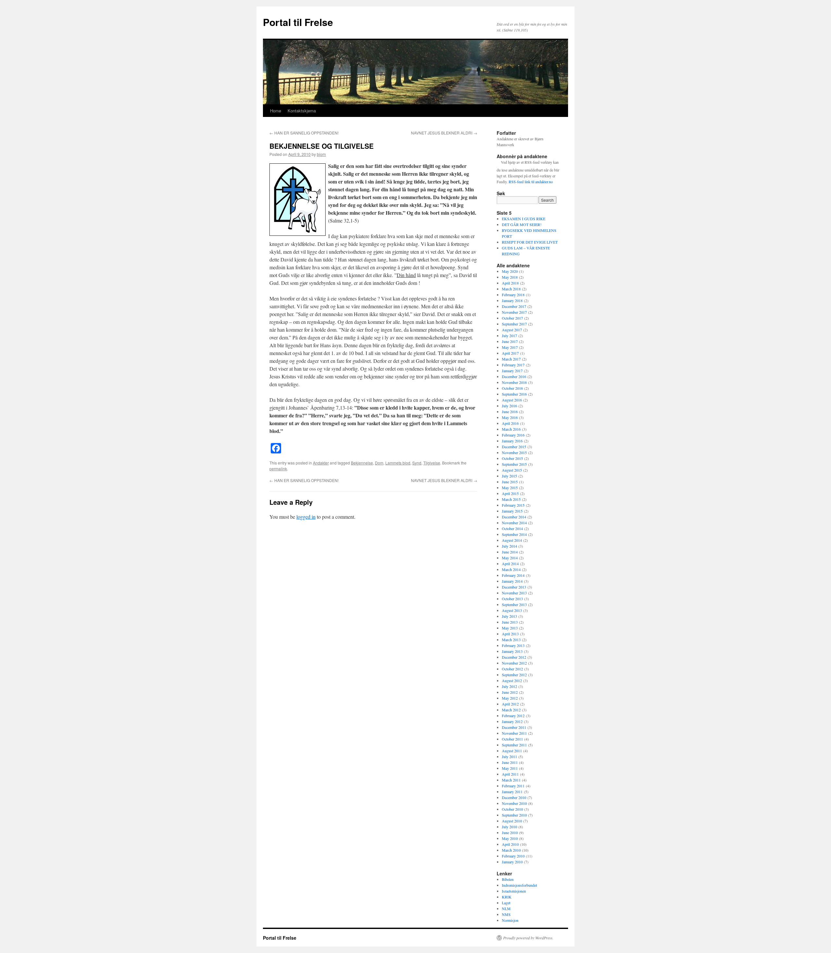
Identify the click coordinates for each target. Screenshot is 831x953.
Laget (506, 902)
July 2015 (509, 475)
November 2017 (514, 312)
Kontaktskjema (302, 111)
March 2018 (511, 288)
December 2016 (514, 376)
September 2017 (514, 323)
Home (275, 111)
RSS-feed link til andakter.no (531, 181)
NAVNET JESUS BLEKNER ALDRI (444, 132)
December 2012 (514, 657)
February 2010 (513, 855)
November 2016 (514, 382)
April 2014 (510, 563)
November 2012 (514, 663)
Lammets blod (397, 462)
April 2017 (510, 353)
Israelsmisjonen (514, 891)
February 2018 (513, 294)
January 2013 (512, 651)
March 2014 (511, 569)
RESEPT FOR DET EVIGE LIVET (530, 242)
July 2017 (509, 335)
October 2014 (512, 528)
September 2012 (514, 674)
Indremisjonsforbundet (519, 885)
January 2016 (512, 440)
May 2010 (510, 838)
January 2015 (512, 511)
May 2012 (510, 698)
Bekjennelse (362, 462)
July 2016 (509, 405)
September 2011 (514, 744)
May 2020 (510, 271)
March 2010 (511, 850)
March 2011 (511, 779)
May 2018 (510, 277)
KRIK (507, 896)
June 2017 (510, 341)
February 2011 (513, 785)
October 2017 (512, 318)
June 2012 (510, 692)
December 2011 (514, 727)
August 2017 (512, 329)
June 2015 (510, 481)
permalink (278, 468)
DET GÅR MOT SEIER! (521, 224)
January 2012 (512, 721)
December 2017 (514, 306)
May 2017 (510, 347)
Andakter (321, 462)
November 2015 (514, 452)
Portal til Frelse (298, 22)
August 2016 (512, 399)
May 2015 (510, 487)
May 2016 (510, 417)
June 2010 (510, 832)
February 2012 (513, 715)
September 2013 (514, 604)
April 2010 (510, 844)
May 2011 (510, 768)
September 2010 (514, 815)
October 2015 (512, 458)
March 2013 (511, 639)
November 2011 (514, 733)
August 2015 (512, 470)
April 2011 (510, 774)
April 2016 (510, 423)
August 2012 (512, 680)
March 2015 (511, 499)
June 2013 (510, 622)
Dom (379, 462)
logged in (306, 516)
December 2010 (514, 797)
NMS (506, 914)
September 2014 (514, 534)
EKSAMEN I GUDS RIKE (523, 218)
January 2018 (512, 300)
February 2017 (513, 364)
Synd (416, 462)
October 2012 (512, 668)
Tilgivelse (431, 462)
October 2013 (512, 598)
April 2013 (510, 633)
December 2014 (514, 516)
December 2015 (514, 446)
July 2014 (509, 546)
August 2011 (512, 750)
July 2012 (509, 686)
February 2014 (513, 575)
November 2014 (514, 522)
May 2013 (510, 627)
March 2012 (511, 709)
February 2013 (513, 645)
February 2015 (513, 505)
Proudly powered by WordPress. (528, 937)
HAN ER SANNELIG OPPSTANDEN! (304, 132)
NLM (506, 908)
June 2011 (510, 762)
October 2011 (512, 739)
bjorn (321, 154)
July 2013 (509, 616)
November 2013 (514, 592)
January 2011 (512, 791)
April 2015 (510, 493)
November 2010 (514, 803)
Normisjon (510, 920)
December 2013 (514, 587)
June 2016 (510, 411)
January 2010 (512, 861)
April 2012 (510, 703)
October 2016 (512, 388)
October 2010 (512, 809)
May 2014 (510, 557)
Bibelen (508, 879)
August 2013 (512, 610)
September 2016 (514, 394)
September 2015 (514, 464)
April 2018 (510, 283)
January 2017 (512, 370)
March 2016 (511, 429)
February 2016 (513, 435)
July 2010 (509, 826)
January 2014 (512, 581)
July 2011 (509, 756)
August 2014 (512, 540)
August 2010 (512, 820)
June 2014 (510, 551)
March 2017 (511, 359)
